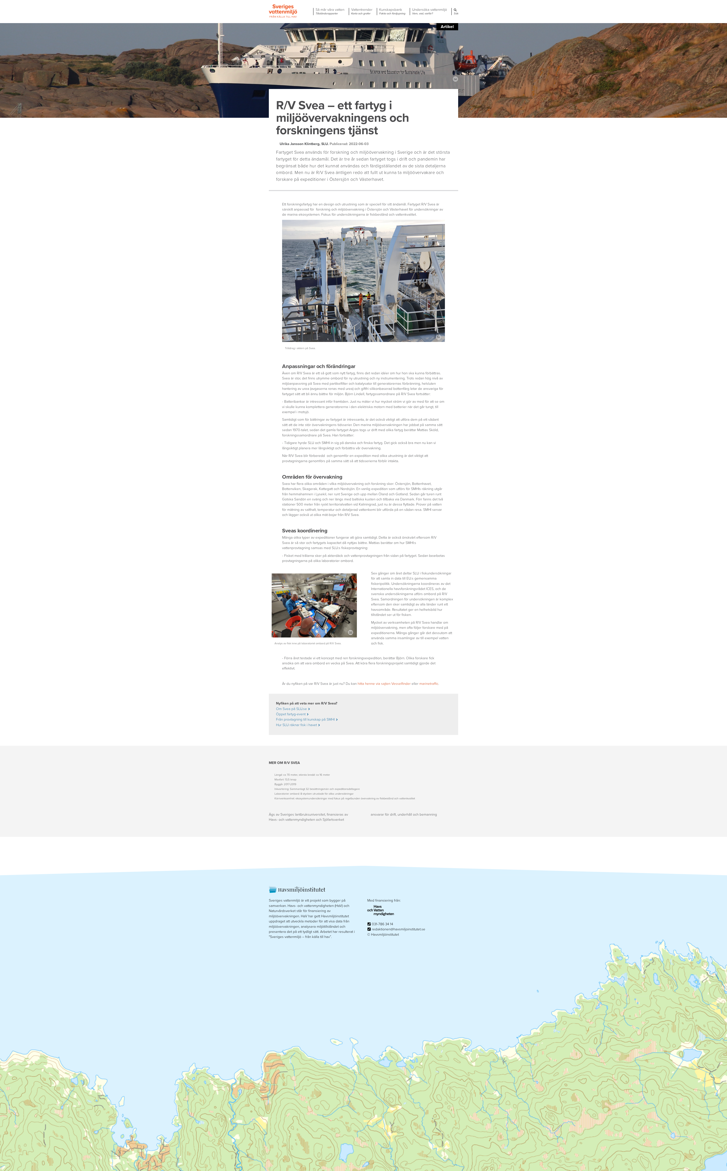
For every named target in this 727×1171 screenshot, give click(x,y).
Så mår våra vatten (330, 11)
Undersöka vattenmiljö (429, 11)
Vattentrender (361, 11)
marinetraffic (428, 684)
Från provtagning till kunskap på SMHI (305, 719)
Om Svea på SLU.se (291, 709)
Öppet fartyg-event (291, 714)
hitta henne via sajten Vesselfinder (384, 684)
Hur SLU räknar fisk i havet (296, 725)
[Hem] (283, 17)
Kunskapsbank (392, 11)
